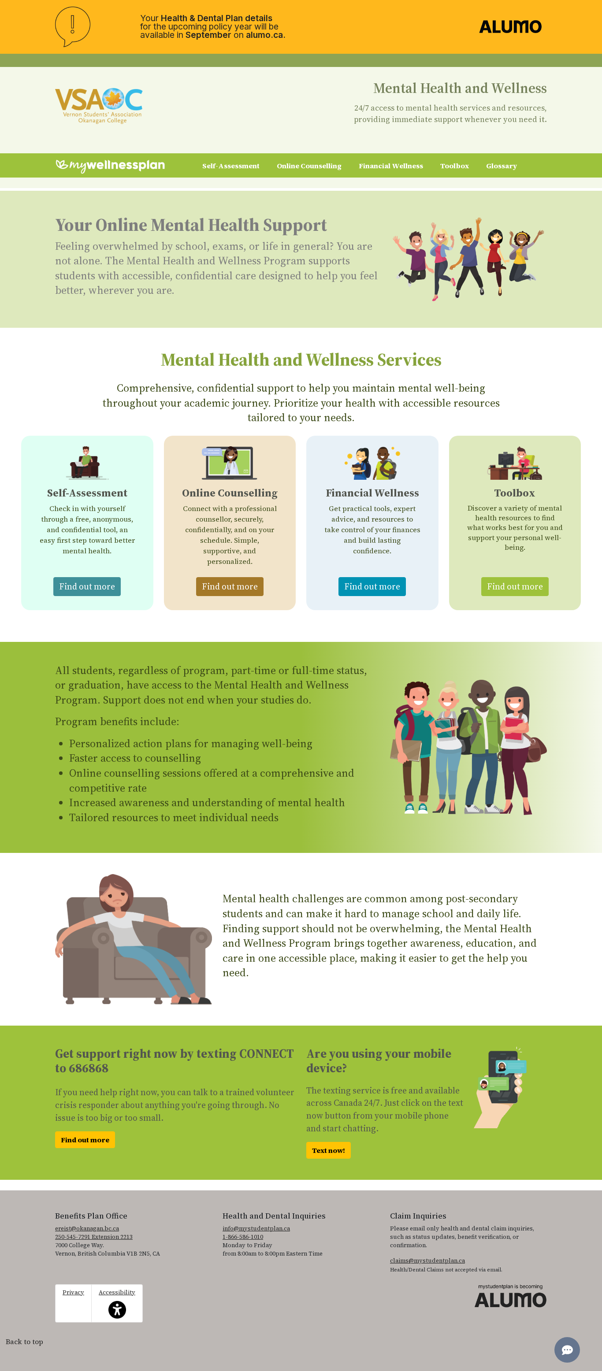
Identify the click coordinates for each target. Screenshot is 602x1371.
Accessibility (117, 1298)
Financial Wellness (391, 165)
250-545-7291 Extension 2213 (94, 1237)
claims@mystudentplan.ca (427, 1260)
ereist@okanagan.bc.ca (87, 1228)
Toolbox (454, 165)
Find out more (90, 586)
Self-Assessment (231, 165)
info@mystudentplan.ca (256, 1228)
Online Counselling (309, 165)
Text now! (328, 1150)
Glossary (501, 165)
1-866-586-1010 (243, 1237)
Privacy (73, 1292)
